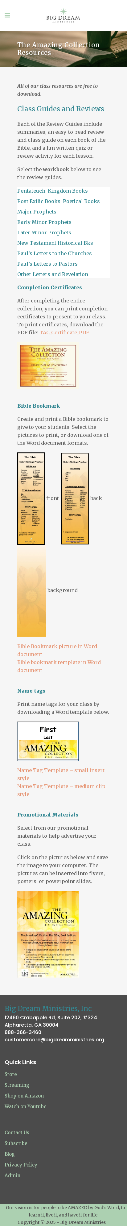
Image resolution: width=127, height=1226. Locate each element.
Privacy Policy (21, 1165)
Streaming (17, 1085)
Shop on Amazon (24, 1096)
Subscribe (16, 1143)
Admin (12, 1175)
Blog (10, 1154)
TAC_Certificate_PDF (64, 332)
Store (11, 1074)
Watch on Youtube (26, 1106)
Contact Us (17, 1133)
